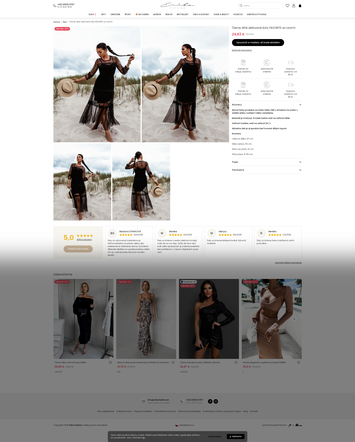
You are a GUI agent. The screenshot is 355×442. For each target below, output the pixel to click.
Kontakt (254, 411)
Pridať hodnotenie (78, 248)
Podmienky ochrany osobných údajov (222, 411)
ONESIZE (58, 371)
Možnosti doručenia (242, 50)
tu (144, 437)
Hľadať (241, 5)
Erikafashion (210, 401)
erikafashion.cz (216, 401)
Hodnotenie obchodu (165, 411)
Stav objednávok (105, 411)
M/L (119, 371)
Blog (245, 411)
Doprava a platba (143, 411)
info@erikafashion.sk (158, 399)
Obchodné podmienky (189, 411)
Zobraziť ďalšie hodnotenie (288, 262)
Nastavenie (215, 436)
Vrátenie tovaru (124, 411)
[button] (294, 319)
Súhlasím (237, 436)
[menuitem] (92, 14)
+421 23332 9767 (65, 4)
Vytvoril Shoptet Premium (274, 425)
